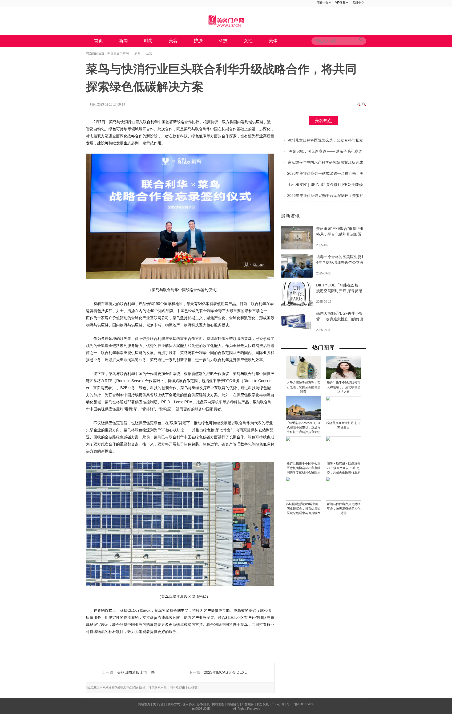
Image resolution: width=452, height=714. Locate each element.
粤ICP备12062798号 (300, 704)
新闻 (123, 40)
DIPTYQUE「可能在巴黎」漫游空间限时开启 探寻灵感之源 (339, 290)
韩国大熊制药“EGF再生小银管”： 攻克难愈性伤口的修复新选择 (339, 319)
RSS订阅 (277, 704)
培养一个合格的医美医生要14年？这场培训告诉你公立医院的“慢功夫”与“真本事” (339, 262)
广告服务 (248, 704)
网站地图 (218, 704)
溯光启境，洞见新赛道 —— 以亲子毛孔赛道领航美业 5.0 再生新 (325, 153)
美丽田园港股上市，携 (136, 672)
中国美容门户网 (118, 53)
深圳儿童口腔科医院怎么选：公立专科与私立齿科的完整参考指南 (325, 142)
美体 (273, 40)
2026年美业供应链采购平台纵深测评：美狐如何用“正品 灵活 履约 (325, 197)
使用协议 (188, 704)
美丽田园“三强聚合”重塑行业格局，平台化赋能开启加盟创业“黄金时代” (340, 234)
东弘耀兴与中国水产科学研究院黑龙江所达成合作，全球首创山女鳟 (325, 164)
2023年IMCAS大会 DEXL (225, 672)
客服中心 (358, 2)
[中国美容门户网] (226, 21)
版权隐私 (203, 704)
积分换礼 (263, 704)
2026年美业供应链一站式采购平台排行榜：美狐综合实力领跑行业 (325, 175)
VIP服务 (340, 2)
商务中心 (322, 2)
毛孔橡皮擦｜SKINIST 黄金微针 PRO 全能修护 (325, 186)
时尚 (148, 40)
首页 (98, 40)
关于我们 (159, 704)
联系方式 (174, 704)
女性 (248, 40)
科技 (223, 40)
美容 (173, 40)
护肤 (198, 40)
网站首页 (144, 704)
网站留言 (233, 704)
